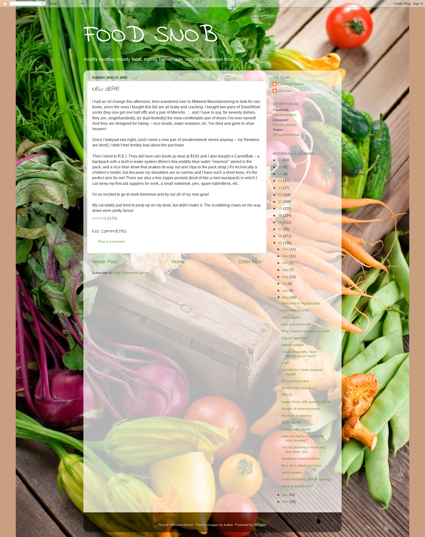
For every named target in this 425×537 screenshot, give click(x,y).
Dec (285, 249)
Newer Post (104, 261)
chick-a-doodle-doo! (297, 486)
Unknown (285, 91)
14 (280, 181)
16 (280, 167)
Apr (285, 495)
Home (177, 261)
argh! (286, 363)
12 (280, 195)
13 (280, 188)
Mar (285, 502)
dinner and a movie (297, 388)
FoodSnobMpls (284, 115)
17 (280, 160)
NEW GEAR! (291, 422)
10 (280, 208)
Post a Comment (111, 241)
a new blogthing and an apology (306, 479)
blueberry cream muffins (300, 458)
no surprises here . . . (298, 381)
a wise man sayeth (296, 429)
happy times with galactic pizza (306, 402)
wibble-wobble (293, 345)
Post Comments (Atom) (131, 273)
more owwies (292, 472)
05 (280, 243)
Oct (285, 263)
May (286, 297)
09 (280, 215)
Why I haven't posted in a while (306, 331)
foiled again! (291, 317)
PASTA (287, 395)
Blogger (260, 525)
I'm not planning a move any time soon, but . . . (304, 449)
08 (280, 222)
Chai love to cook (295, 310)
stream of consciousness (301, 409)
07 (280, 229)
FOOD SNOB (150, 36)
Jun (285, 290)
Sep (285, 270)
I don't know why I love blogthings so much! (299, 354)
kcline (228, 525)
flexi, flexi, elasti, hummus (301, 465)
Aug (285, 277)
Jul (285, 283)
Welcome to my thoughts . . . (304, 303)
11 (280, 202)
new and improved (296, 324)
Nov (285, 256)
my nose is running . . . (299, 415)
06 (280, 236)
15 (280, 174)
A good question (294, 338)
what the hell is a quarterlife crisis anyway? (303, 438)
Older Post (250, 261)
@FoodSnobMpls (286, 135)
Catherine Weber (291, 84)
